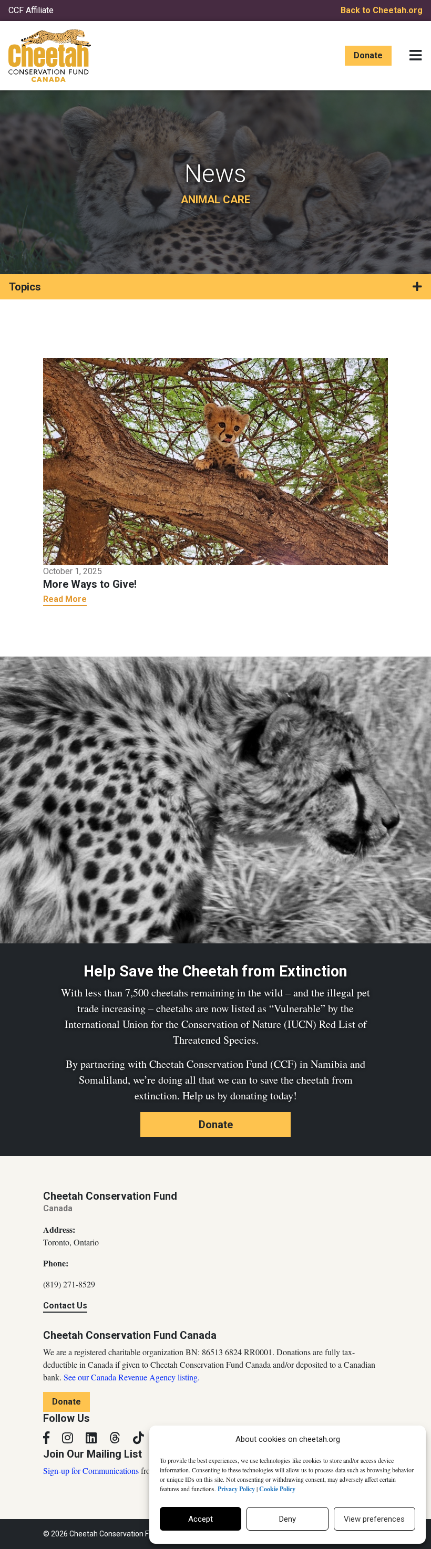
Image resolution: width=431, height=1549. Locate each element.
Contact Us (65, 1306)
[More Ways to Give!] (215, 460)
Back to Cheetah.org (382, 10)
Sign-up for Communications (91, 1470)
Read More (65, 599)
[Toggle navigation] (415, 56)
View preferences (374, 1519)
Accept (200, 1519)
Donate (368, 55)
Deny (287, 1519)
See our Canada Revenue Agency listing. (132, 1376)
